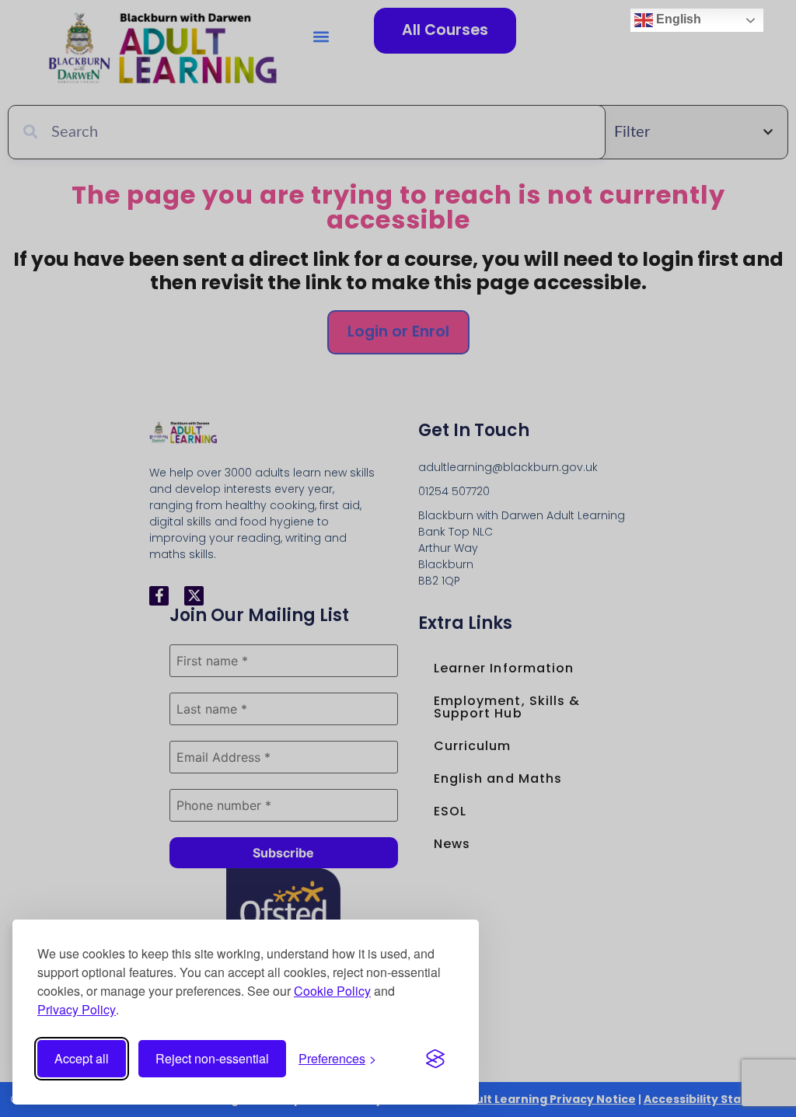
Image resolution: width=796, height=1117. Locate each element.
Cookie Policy (332, 991)
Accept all (81, 1058)
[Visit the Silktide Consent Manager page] (435, 1058)
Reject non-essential (212, 1058)
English (677, 19)
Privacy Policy (76, 1009)
